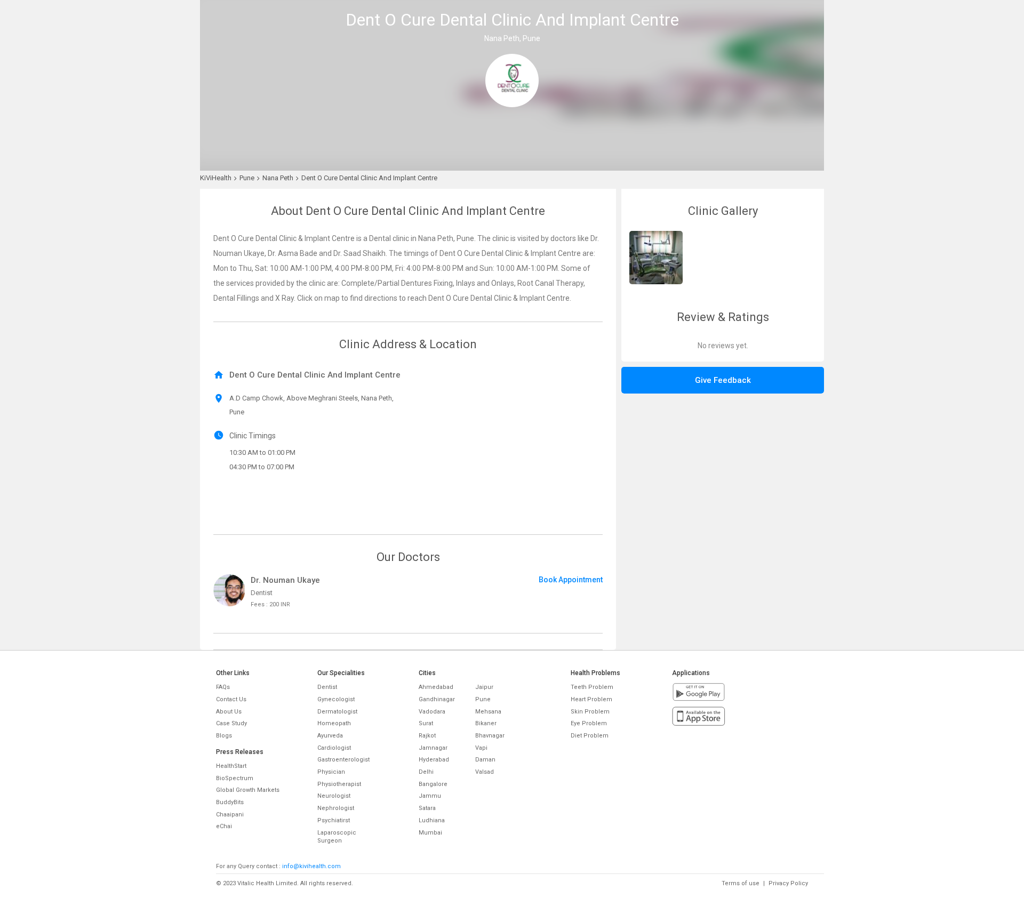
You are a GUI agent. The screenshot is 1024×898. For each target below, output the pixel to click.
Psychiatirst (333, 820)
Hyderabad (434, 759)
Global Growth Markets (247, 790)
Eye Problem (589, 723)
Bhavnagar (490, 735)
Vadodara (432, 711)
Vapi (481, 747)
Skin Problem (590, 711)
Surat (426, 723)
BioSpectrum (234, 778)
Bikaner (486, 723)
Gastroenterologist (343, 759)
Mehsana (488, 711)
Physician (331, 771)
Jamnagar (433, 747)
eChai (224, 826)
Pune (483, 699)
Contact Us (231, 699)
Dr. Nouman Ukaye (285, 580)
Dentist (327, 687)
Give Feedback (723, 380)
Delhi (426, 771)
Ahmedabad (436, 687)
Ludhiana (432, 820)
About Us (229, 711)
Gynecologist (336, 699)
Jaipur (484, 687)
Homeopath (334, 723)
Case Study (231, 723)
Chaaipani (230, 814)
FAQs (223, 687)
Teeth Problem (592, 687)
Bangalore (433, 784)
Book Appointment (571, 579)
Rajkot (427, 735)
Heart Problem (591, 699)
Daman (485, 759)
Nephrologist (335, 808)
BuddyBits (230, 802)
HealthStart (231, 766)
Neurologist (333, 795)
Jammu (430, 795)
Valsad (484, 771)
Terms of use (740, 883)
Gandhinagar (437, 699)
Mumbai (430, 832)
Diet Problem (590, 735)
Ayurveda (330, 735)
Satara (427, 808)
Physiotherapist (339, 784)
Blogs (224, 735)
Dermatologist (337, 711)
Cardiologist (334, 747)
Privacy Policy (788, 883)
